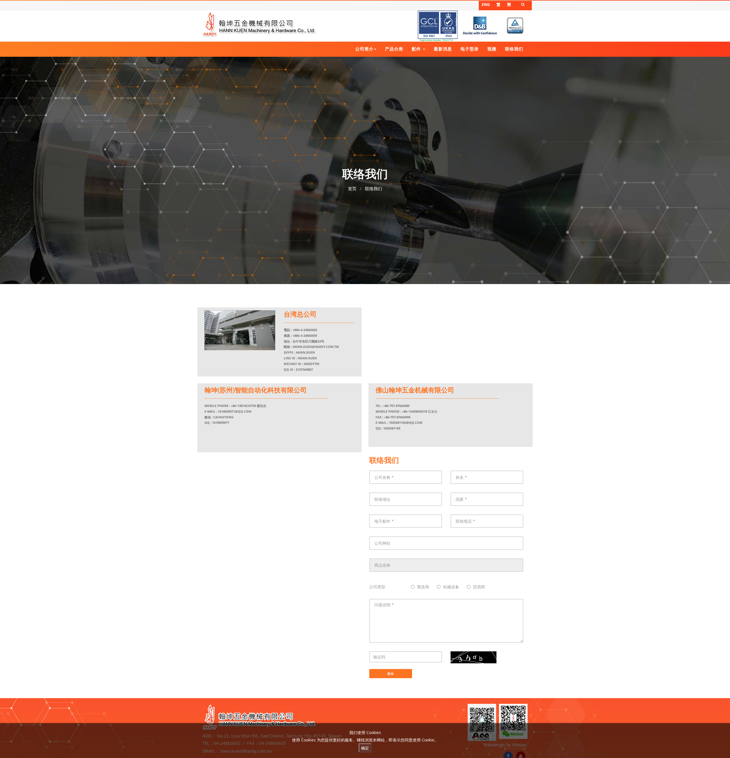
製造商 (423, 586)
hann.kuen (305, 352)
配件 (417, 49)
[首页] (259, 24)
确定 (365, 748)
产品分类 (394, 49)
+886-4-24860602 (305, 330)
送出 (390, 673)
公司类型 (377, 586)
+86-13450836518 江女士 (419, 411)
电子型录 (470, 49)
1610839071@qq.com (234, 411)
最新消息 (443, 49)
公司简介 (364, 49)
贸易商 (479, 586)
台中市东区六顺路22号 (308, 341)
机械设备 (451, 586)
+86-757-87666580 (396, 406)
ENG (486, 4)
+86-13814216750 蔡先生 (248, 406)
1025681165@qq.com (405, 422)
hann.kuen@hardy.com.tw (316, 346)
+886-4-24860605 (305, 335)
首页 (352, 188)
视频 (491, 49)
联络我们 (514, 49)
